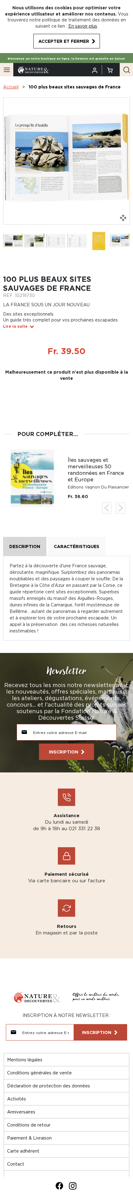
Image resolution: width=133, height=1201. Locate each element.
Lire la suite (15, 326)
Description (24, 546)
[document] (66, 26)
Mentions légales (24, 1059)
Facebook (59, 1186)
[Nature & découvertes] (33, 69)
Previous (106, 507)
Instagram (72, 1186)
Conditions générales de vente (39, 1072)
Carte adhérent (23, 1151)
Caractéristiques (76, 546)
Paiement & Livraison (29, 1138)
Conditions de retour (28, 1124)
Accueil (11, 86)
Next (120, 507)
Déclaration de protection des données (48, 1085)
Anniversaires (21, 1111)
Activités (16, 1098)
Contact (15, 1164)
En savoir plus (82, 26)
